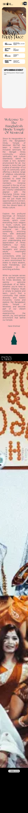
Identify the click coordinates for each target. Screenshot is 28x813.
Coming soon (14, 771)
